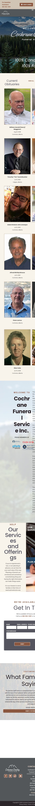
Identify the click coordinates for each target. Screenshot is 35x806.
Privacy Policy (23, 804)
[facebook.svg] (5, 777)
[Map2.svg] (14, 777)
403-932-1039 (6, 7)
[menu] (32, 10)
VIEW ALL (31, 81)
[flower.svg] (10, 777)
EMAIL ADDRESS (22, 624)
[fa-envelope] (20, 776)
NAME (8, 624)
